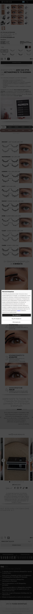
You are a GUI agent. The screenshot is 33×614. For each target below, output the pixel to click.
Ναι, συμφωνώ (16, 315)
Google (18, 310)
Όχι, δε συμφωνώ (16, 318)
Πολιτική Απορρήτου (8, 291)
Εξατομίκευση (16, 322)
